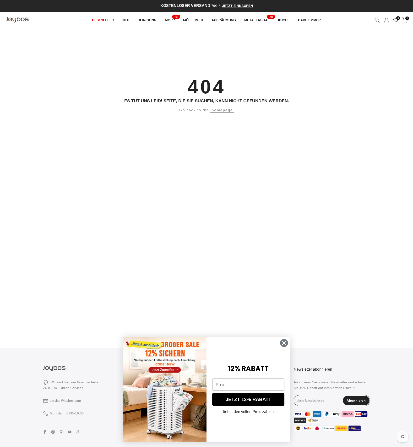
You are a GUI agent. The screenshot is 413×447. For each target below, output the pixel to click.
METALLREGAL (258, 19)
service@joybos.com (65, 400)
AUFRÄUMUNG (224, 20)
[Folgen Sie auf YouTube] (69, 432)
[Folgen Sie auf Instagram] (53, 432)
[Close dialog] (284, 343)
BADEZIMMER (309, 20)
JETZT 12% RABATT (248, 399)
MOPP (172, 19)
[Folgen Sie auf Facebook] (45, 432)
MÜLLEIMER (193, 20)
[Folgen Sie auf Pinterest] (61, 432)
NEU (125, 20)
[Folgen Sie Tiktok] (78, 432)
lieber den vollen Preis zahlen (248, 412)
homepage (222, 110)
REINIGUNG (147, 20)
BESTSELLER (103, 20)
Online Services (71, 388)
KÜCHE (284, 20)
